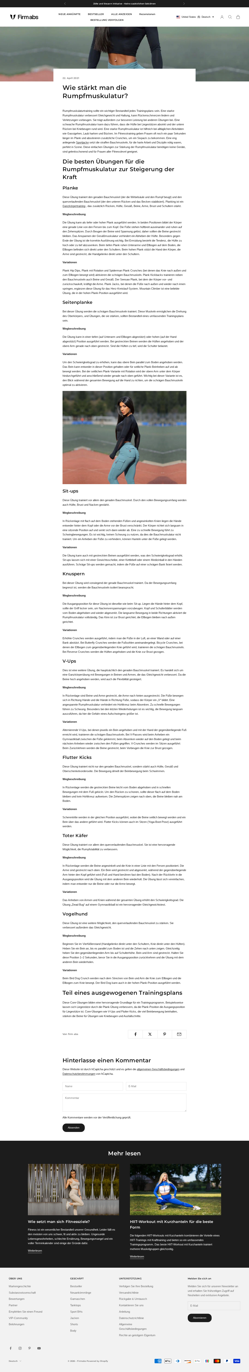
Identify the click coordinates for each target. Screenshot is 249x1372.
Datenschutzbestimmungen (79, 1073)
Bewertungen (16, 1298)
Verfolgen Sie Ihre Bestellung (136, 1286)
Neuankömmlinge (80, 1292)
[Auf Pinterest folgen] (29, 1348)
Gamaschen (77, 1298)
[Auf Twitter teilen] (150, 1034)
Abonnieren (199, 1317)
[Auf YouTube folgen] (39, 1348)
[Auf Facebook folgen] (10, 1348)
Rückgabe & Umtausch (133, 1298)
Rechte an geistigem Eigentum (137, 1335)
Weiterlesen (35, 1250)
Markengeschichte (20, 1286)
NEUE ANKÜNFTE (70, 14)
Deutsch (13, 1361)
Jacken (74, 1318)
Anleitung (124, 1311)
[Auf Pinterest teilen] (164, 1034)
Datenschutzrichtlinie (131, 1318)
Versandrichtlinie (129, 1292)
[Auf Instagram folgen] (20, 1348)
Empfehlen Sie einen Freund (25, 1311)
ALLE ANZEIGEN (121, 14)
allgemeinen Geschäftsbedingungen (158, 1069)
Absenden (73, 1127)
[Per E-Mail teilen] (179, 1034)
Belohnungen (16, 1324)
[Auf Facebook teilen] (135, 1034)
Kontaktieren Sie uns (131, 1305)
